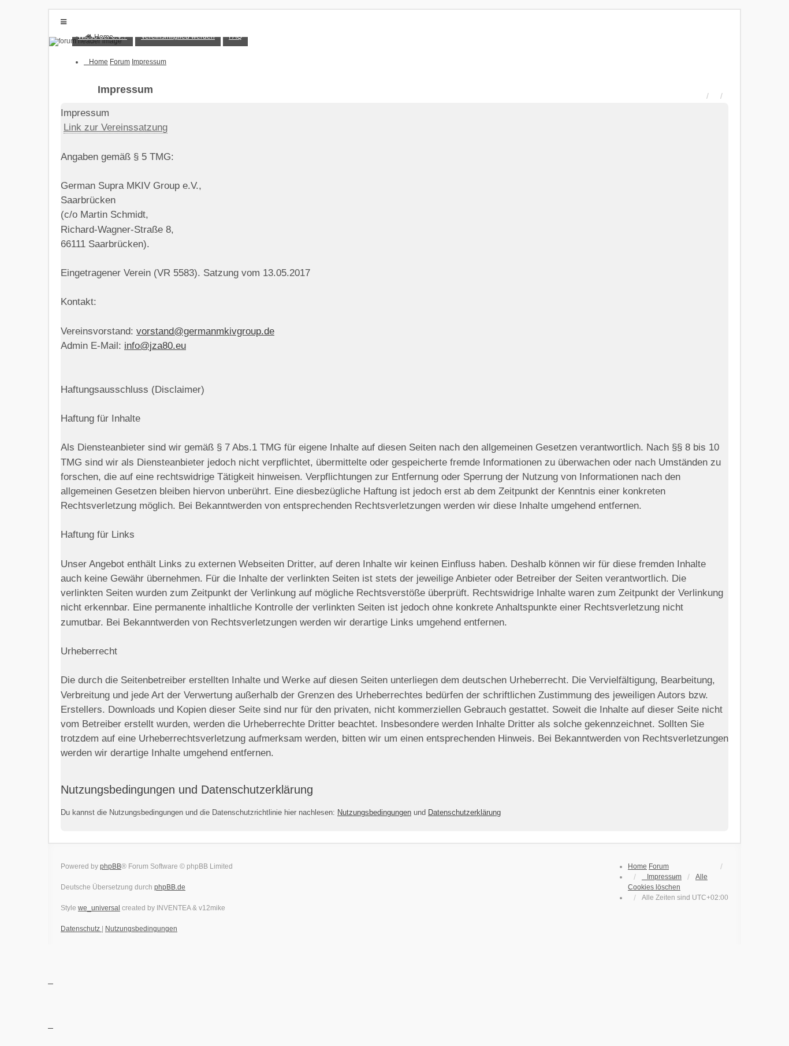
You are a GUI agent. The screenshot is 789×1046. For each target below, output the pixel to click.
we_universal (99, 908)
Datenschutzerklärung (464, 812)
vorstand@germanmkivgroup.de (205, 331)
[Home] (394, 41)
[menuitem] (102, 36)
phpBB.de (169, 887)
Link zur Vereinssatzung (116, 127)
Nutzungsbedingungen (374, 812)
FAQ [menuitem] (235, 36)
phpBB (110, 866)
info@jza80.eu (155, 345)
